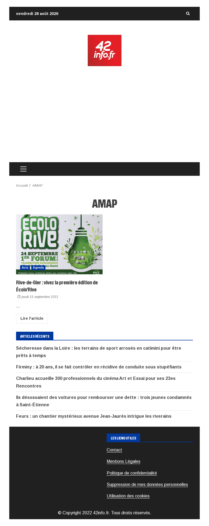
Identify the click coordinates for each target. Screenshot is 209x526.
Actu (25, 267)
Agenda (38, 267)
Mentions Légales (123, 461)
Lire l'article (32, 318)
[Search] (188, 14)
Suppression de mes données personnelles (147, 484)
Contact (114, 450)
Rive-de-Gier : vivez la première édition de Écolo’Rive (59, 244)
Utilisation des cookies (128, 496)
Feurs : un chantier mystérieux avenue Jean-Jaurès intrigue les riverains (93, 416)
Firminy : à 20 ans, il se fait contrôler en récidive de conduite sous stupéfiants (99, 367)
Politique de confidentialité (132, 473)
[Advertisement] (104, 114)
